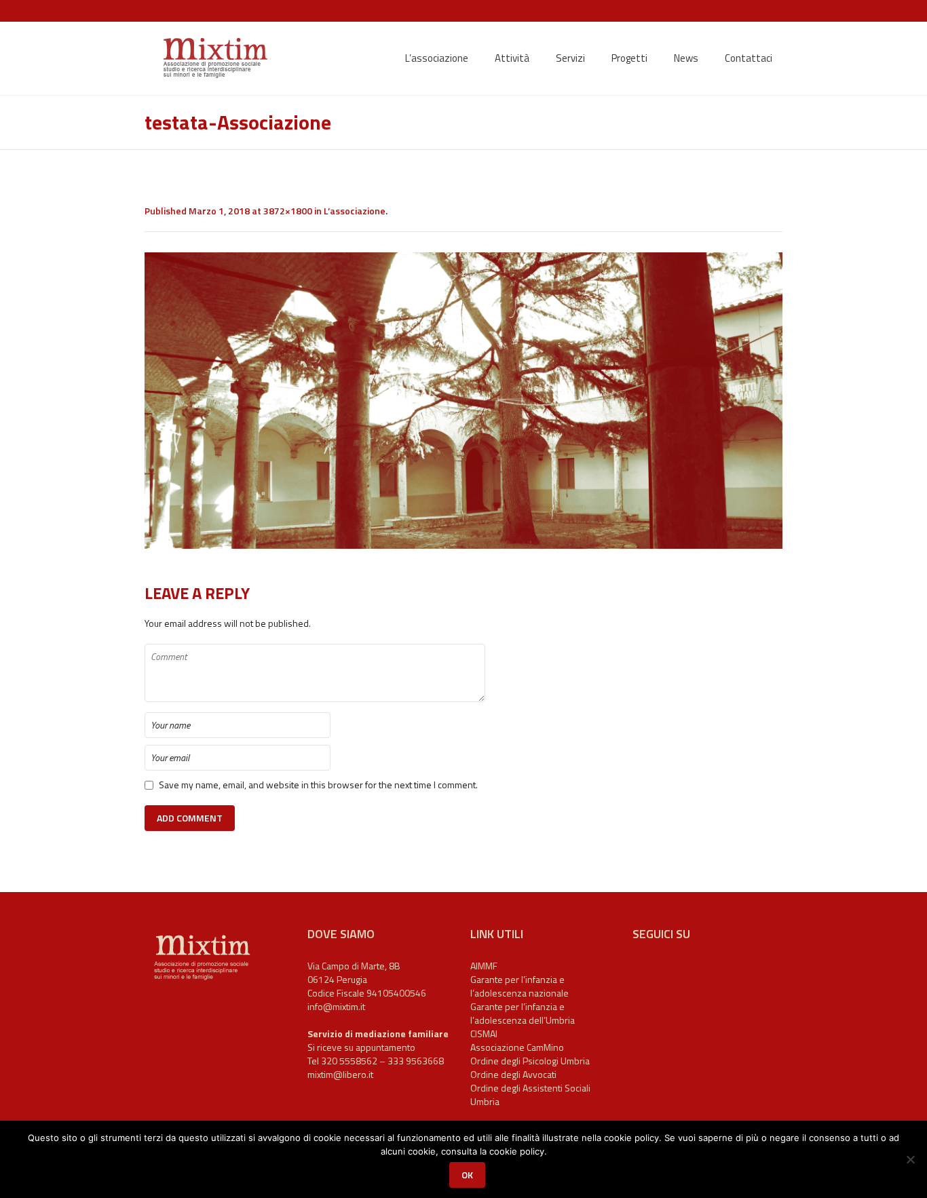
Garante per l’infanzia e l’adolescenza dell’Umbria (522, 1013)
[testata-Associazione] (463, 400)
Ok (467, 1174)
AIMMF (483, 966)
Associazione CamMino (517, 1047)
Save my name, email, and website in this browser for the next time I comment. (318, 785)
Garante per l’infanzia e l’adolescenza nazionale (519, 986)
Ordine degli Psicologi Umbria (530, 1061)
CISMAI (483, 1033)
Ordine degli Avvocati (513, 1074)
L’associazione (354, 211)
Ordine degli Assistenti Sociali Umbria (530, 1094)
